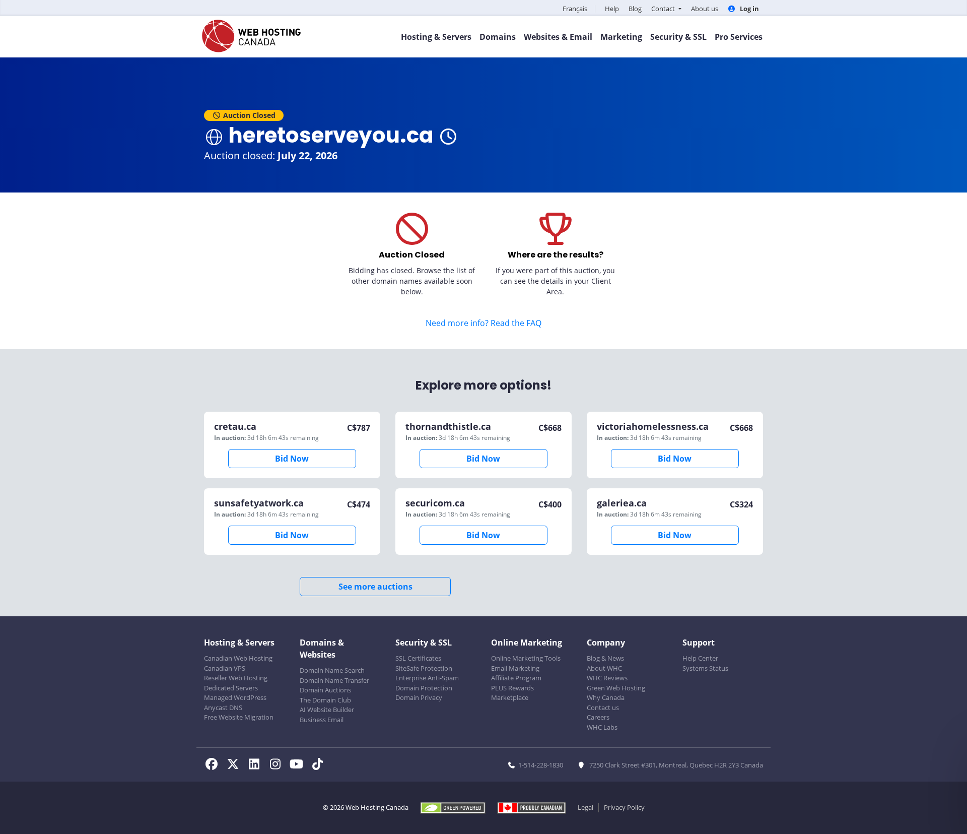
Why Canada (606, 697)
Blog (635, 8)
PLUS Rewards (512, 687)
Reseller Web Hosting (235, 677)
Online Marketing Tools (526, 658)
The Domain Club (325, 699)
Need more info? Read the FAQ (483, 323)
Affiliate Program (516, 677)
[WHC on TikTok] (319, 765)
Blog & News (605, 658)
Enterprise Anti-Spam (427, 677)
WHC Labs (602, 727)
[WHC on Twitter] (235, 765)
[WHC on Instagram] (278, 765)
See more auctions (375, 586)
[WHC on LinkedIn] (256, 765)
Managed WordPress (235, 697)
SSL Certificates (418, 658)
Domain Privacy (418, 697)
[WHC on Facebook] (214, 765)
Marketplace (509, 697)
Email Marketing (515, 668)
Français (575, 8)
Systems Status (705, 668)
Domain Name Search (332, 670)
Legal (585, 807)
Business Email (321, 719)
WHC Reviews (607, 677)
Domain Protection (423, 687)
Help (612, 8)
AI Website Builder (327, 709)
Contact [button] (663, 8)
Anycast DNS (223, 707)
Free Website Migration (238, 717)
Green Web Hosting (616, 687)
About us (704, 8)
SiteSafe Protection (423, 668)
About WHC (604, 668)
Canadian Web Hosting (238, 658)
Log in (748, 8)
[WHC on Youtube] (299, 765)
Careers (598, 717)
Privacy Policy (624, 807)
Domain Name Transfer (334, 680)
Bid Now (292, 458)
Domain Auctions (325, 689)
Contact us (603, 707)
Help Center (700, 658)
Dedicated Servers (231, 687)
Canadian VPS (224, 668)
